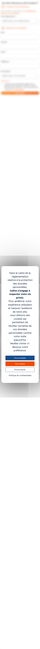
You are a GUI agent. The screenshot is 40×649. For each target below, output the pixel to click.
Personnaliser (20, 369)
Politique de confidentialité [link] (20, 375)
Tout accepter (20, 358)
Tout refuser (20, 364)
